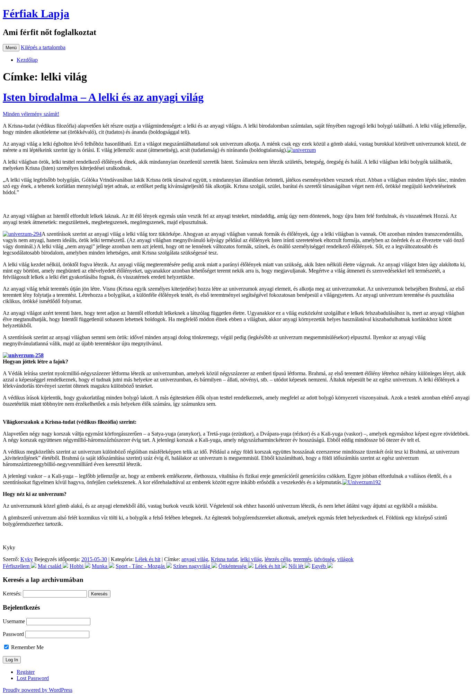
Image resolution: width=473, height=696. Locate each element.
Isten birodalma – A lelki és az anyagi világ (103, 97)
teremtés (302, 559)
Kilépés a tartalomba (43, 47)
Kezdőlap (27, 60)
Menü (11, 47)
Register (26, 672)
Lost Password (33, 678)
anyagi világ (194, 559)
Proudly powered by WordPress (37, 690)
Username (14, 621)
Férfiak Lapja (36, 13)
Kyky (26, 559)
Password (13, 634)
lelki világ (251, 559)
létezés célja (278, 559)
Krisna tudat (224, 559)
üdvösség (324, 559)
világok (345, 559)
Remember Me (27, 647)
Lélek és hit (147, 559)
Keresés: (12, 593)
